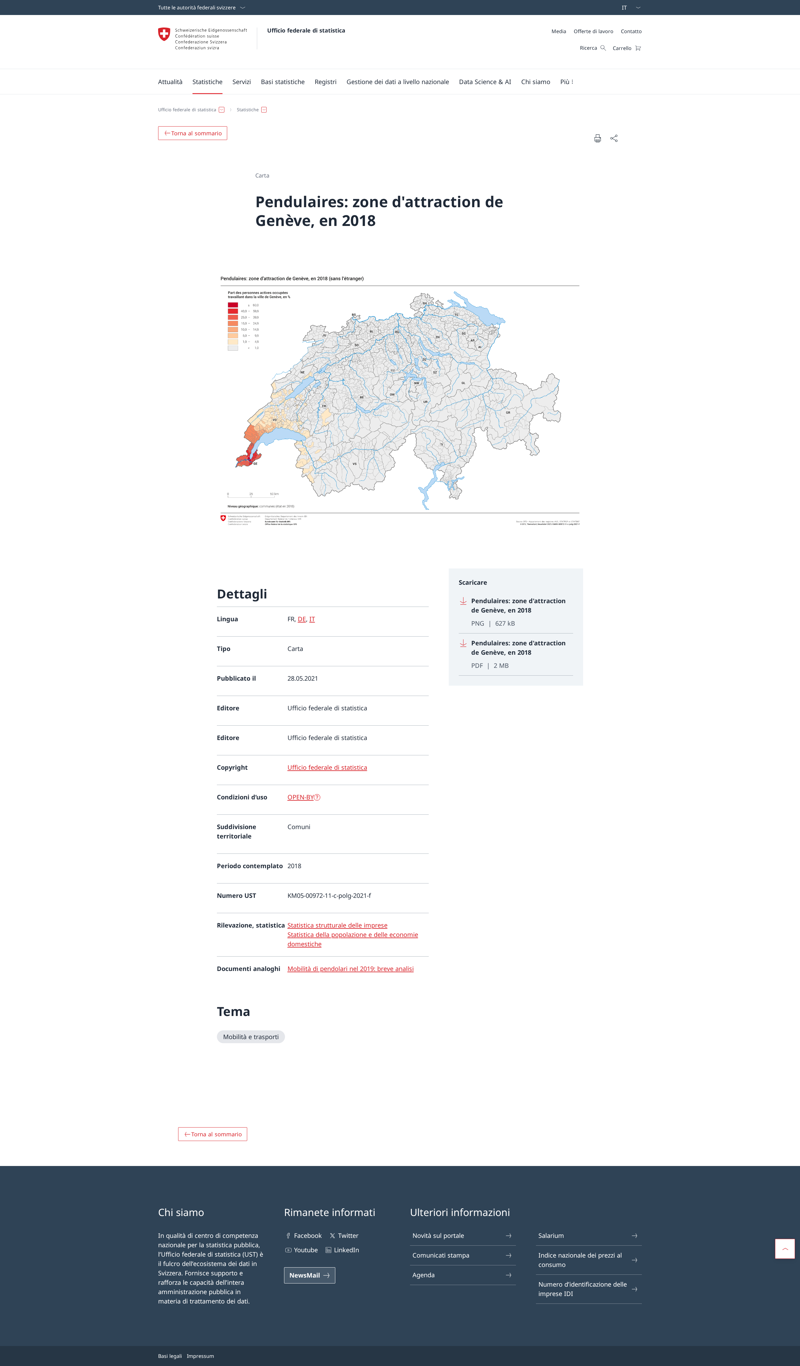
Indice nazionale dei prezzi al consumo (580, 1260)
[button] (170, 81)
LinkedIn (346, 1250)
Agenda (423, 1275)
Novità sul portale (438, 1235)
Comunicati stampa (440, 1255)
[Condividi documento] (614, 138)
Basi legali (170, 1356)
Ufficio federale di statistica (306, 30)
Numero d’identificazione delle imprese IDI (582, 1289)
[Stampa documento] (597, 138)
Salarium (551, 1235)
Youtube (306, 1250)
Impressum (200, 1356)
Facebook (308, 1235)
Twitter (348, 1235)
